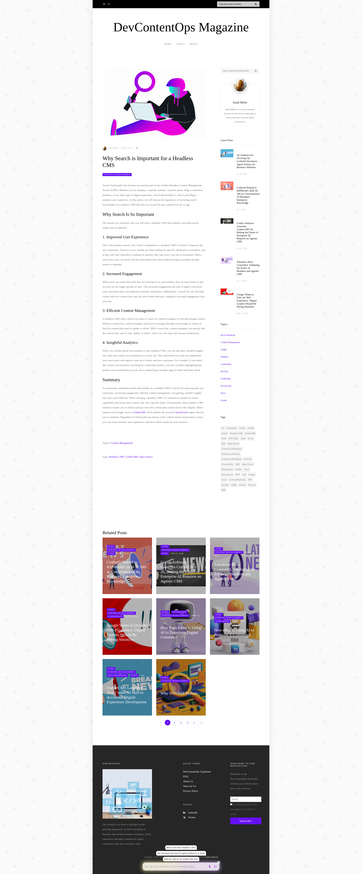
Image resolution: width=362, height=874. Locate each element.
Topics (180, 44)
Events (224, 400)
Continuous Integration (231, 449)
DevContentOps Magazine (181, 27)
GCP (244, 474)
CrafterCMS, (132, 456)
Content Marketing (237, 480)
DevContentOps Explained (197, 771)
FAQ (185, 776)
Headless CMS (236, 433)
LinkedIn (192, 812)
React (223, 438)
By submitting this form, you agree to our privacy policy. (243, 809)
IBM (223, 490)
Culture (238, 469)
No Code (248, 459)
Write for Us (189, 786)
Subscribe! (246, 820)
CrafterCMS (139, 412)
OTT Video (234, 438)
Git (222, 428)
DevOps (224, 371)
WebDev (225, 357)
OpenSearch (181, 412)
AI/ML (224, 349)
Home (168, 44)
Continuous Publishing (231, 459)
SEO (238, 464)
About (193, 44)
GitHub (251, 428)
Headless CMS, (117, 456)
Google (251, 474)
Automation (231, 428)
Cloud (246, 469)
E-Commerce (227, 474)
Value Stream (233, 444)
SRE (223, 444)
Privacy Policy (190, 791)
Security (225, 485)
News (223, 393)
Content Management (117, 175)
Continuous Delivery (230, 454)
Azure (224, 480)
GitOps (242, 428)
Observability (227, 464)
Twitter (191, 817)
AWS (237, 474)
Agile (243, 438)
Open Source (146, 456)
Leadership (225, 378)
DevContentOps (228, 335)
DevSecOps (226, 386)
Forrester (252, 485)
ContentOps (226, 364)
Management (227, 469)
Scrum (251, 438)
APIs (250, 480)
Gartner (242, 485)
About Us (188, 781)
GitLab (224, 433)
